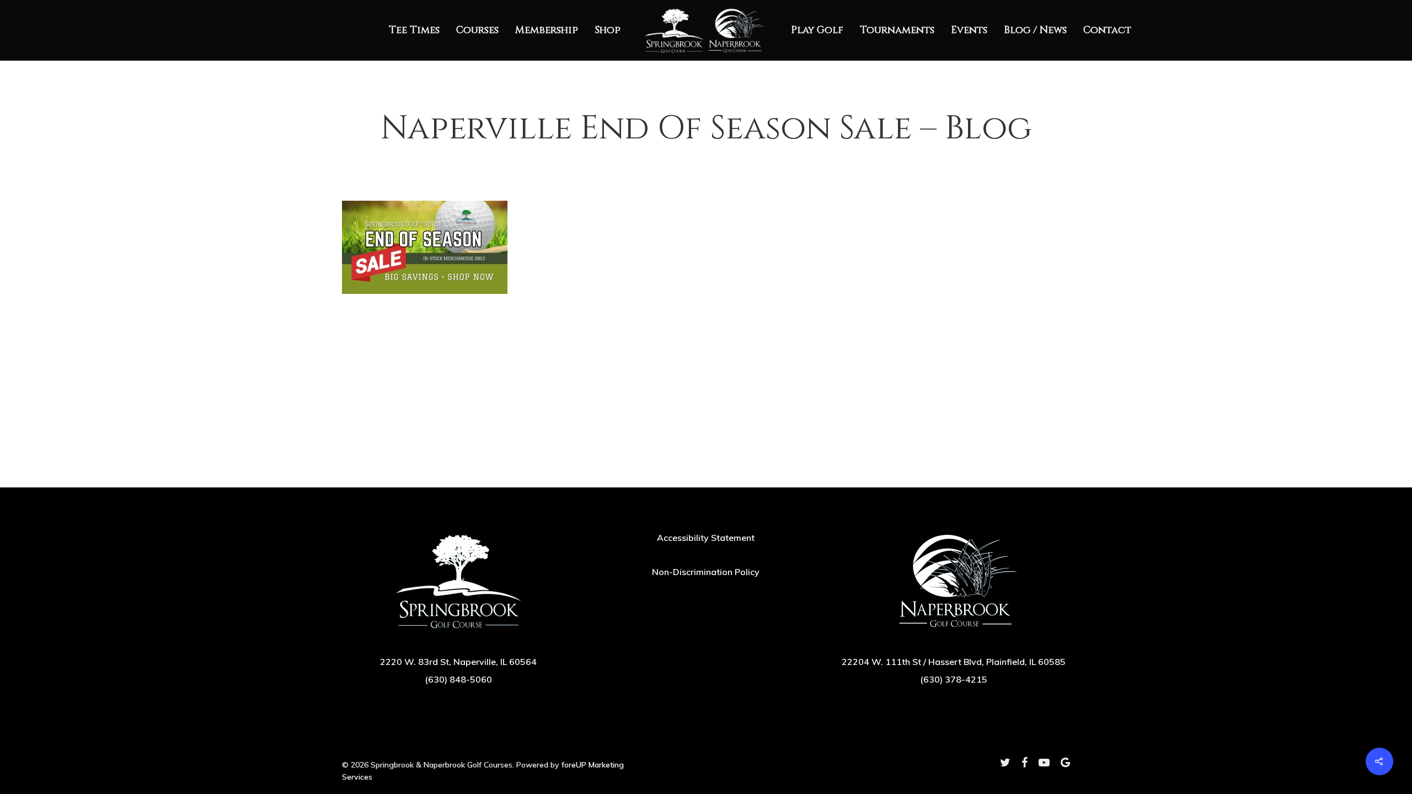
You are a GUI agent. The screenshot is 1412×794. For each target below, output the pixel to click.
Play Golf (817, 30)
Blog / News (1035, 30)
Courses (477, 30)
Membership (546, 30)
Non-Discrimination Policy (706, 571)
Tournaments (897, 30)
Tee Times (414, 30)
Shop (608, 30)
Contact (1107, 30)
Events (969, 30)
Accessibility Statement (706, 537)
